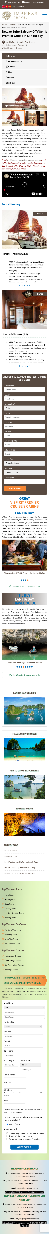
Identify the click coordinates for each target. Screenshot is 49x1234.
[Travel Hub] (14, 6)
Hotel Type (9, 459)
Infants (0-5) (10, 450)
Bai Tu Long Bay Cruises (24, 770)
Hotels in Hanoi (10, 856)
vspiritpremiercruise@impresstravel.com (24, 160)
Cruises (12, 24)
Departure (9, 422)
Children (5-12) (11, 441)
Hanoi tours (9, 895)
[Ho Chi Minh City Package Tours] (24, 824)
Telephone (9, 1051)
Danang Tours (10, 908)
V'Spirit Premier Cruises (12, 48)
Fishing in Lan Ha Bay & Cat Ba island (19, 873)
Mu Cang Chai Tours (13, 930)
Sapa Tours (9, 904)
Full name (9, 386)
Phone (8, 413)
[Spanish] (10, 6)
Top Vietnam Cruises (13, 950)
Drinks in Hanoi (10, 851)
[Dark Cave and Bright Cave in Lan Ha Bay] (24, 644)
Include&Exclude (15, 61)
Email (7, 395)
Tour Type (9, 468)
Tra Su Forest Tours (12, 943)
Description (9, 477)
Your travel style (11, 1129)
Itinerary (11, 56)
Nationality (10, 404)
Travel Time (25, 1060)
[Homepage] (21, 15)
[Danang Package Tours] (24, 710)
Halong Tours (24, 808)
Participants (10, 1074)
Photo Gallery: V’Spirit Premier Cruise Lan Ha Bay (24, 573)
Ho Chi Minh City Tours (14, 913)
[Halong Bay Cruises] (24, 749)
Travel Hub (20, 6)
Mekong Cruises (11, 969)
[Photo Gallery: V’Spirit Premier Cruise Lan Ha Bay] (24, 555)
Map (10, 72)
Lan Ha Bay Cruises (27, 42)
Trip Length (9, 1060)
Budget (6, 1100)
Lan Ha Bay (10, 42)
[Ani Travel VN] (6, 6)
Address (7, 1031)
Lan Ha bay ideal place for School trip (19, 868)
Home (4, 24)
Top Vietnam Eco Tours (14, 924)
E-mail (7, 1041)
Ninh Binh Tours (11, 939)
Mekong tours (10, 917)
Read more (24, 286)
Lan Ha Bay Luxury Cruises (13, 45)
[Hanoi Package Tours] (24, 787)
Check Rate (10, 83)
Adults (8, 431)
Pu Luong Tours (11, 934)
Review (11, 77)
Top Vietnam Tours (12, 889)
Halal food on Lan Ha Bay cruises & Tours (21, 862)
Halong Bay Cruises (24, 733)
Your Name (9, 1003)
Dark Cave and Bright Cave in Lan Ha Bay (25, 662)
